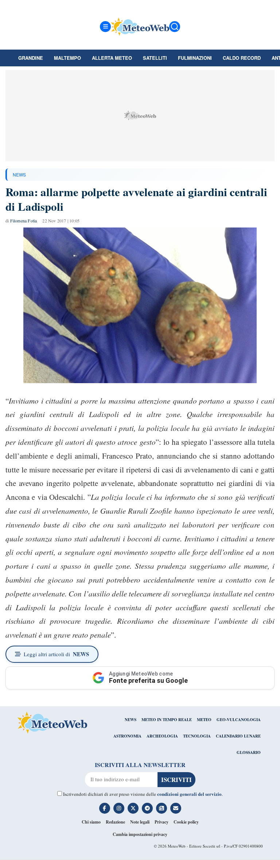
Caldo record (242, 57)
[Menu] (105, 26)
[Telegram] (147, 808)
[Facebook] (104, 808)
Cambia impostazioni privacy (140, 834)
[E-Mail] (175, 808)
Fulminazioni (195, 57)
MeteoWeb (177, 846)
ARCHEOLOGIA (162, 736)
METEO (204, 720)
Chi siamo (91, 822)
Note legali (139, 822)
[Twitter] (133, 808)
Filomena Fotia (23, 220)
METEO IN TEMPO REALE (166, 720)
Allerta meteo (112, 57)
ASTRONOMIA (127, 736)
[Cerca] (174, 26)
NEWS (19, 174)
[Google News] (161, 808)
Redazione (115, 822)
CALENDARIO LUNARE (238, 736)
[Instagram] (118, 808)
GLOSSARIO (249, 752)
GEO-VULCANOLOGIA (239, 720)
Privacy (161, 822)
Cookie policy (186, 822)
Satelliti (155, 57)
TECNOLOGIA (197, 736)
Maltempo (67, 57)
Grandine (30, 57)
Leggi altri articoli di (56, 654)
